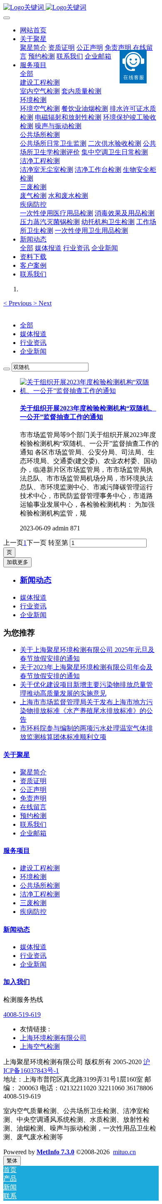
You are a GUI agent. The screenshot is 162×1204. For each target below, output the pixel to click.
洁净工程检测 (40, 894)
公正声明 (33, 789)
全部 (26, 73)
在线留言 (33, 807)
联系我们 (33, 824)
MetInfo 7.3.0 (55, 1151)
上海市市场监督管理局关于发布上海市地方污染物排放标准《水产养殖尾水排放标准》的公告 (86, 710)
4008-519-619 (22, 1014)
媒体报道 (33, 333)
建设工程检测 (40, 868)
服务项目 (16, 850)
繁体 (12, 1161)
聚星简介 (33, 772)
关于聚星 (16, 754)
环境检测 (33, 876)
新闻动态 (16, 929)
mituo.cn (124, 1151)
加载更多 (17, 562)
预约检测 (33, 815)
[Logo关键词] (81, 7)
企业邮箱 (33, 833)
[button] (18, 303)
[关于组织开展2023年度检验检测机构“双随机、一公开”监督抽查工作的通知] (89, 390)
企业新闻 (33, 351)
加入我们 (16, 981)
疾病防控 (33, 911)
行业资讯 (33, 342)
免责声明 (33, 798)
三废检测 (33, 902)
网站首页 (33, 30)
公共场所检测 (40, 885)
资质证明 (33, 780)
